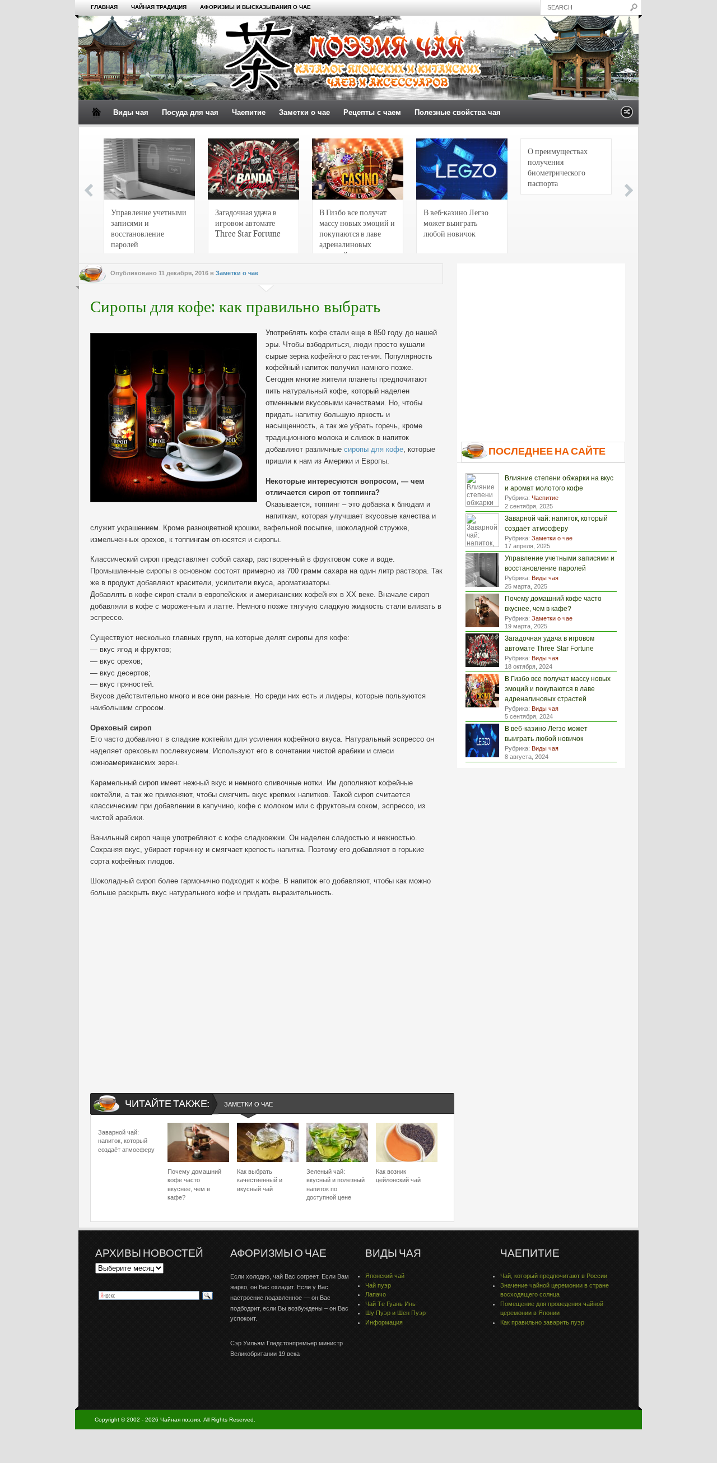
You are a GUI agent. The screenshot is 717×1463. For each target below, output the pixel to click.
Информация (384, 1322)
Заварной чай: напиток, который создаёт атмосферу (126, 1141)
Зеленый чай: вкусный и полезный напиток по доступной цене (335, 1184)
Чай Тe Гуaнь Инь (390, 1303)
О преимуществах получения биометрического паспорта (558, 167)
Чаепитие (249, 112)
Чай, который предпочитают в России (553, 1275)
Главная (104, 7)
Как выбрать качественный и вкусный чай (259, 1180)
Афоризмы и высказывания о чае (255, 7)
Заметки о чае (304, 112)
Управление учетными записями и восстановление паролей (149, 228)
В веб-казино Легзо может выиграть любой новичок (455, 222)
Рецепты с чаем (372, 112)
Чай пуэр (378, 1285)
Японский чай (384, 1275)
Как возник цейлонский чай (398, 1175)
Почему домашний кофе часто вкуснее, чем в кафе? (194, 1184)
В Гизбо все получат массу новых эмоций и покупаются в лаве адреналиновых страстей (357, 231)
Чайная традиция (159, 7)
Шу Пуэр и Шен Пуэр (395, 1312)
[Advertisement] (266, 986)
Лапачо (375, 1294)
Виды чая (130, 112)
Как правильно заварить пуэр (542, 1322)
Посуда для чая (190, 112)
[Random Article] (627, 115)
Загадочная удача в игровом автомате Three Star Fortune (248, 222)
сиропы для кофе (373, 449)
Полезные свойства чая (458, 112)
